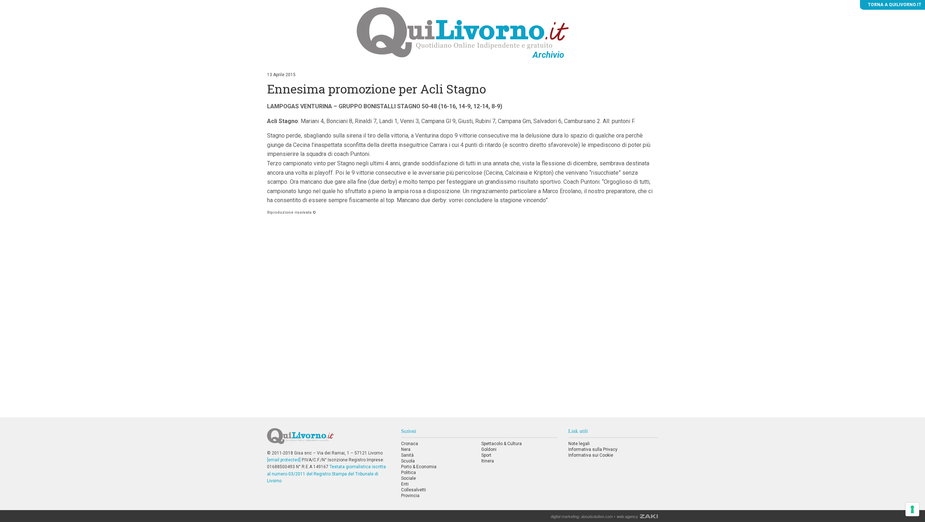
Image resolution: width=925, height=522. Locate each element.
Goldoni (488, 449)
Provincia (410, 495)
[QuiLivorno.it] (328, 439)
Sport (486, 455)
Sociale (408, 478)
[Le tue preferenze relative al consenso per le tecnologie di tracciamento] (912, 509)
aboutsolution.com (597, 516)
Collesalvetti (413, 489)
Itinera (487, 461)
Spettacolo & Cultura (501, 443)
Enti (405, 484)
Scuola (408, 461)
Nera (405, 449)
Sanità (407, 455)
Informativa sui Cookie (590, 455)
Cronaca (409, 443)
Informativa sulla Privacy (593, 449)
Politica (408, 472)
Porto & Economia (418, 466)
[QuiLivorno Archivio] (463, 32)
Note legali (579, 443)
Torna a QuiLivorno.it (894, 4)
